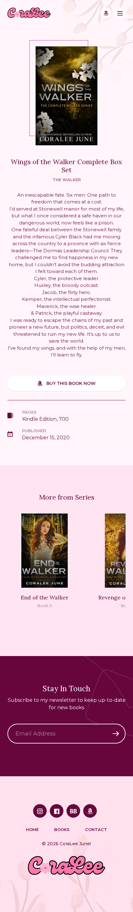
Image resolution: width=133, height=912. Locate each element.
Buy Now (105, 13)
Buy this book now (71, 383)
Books (62, 829)
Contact (96, 829)
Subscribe (115, 734)
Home (32, 829)
